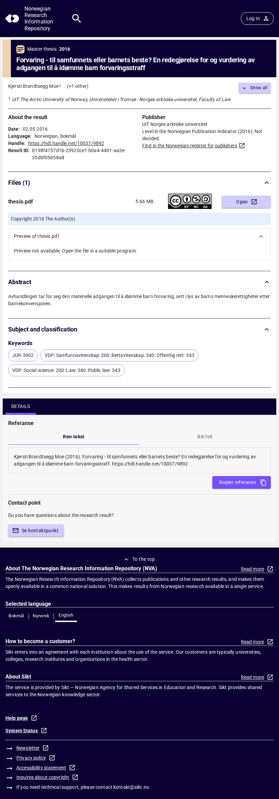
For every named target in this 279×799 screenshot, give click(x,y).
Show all (258, 87)
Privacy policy (31, 758)
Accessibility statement (41, 767)
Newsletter (27, 748)
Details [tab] (20, 406)
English (66, 615)
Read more (252, 569)
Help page (16, 718)
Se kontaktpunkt (40, 530)
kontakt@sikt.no (131, 787)
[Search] (76, 18)
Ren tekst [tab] (74, 436)
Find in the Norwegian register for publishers (189, 145)
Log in (253, 18)
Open (242, 202)
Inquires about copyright (42, 777)
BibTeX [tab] (205, 436)
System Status (21, 730)
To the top (143, 559)
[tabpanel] (139, 460)
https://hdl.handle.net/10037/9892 (66, 143)
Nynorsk (41, 615)
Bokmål (16, 615)
